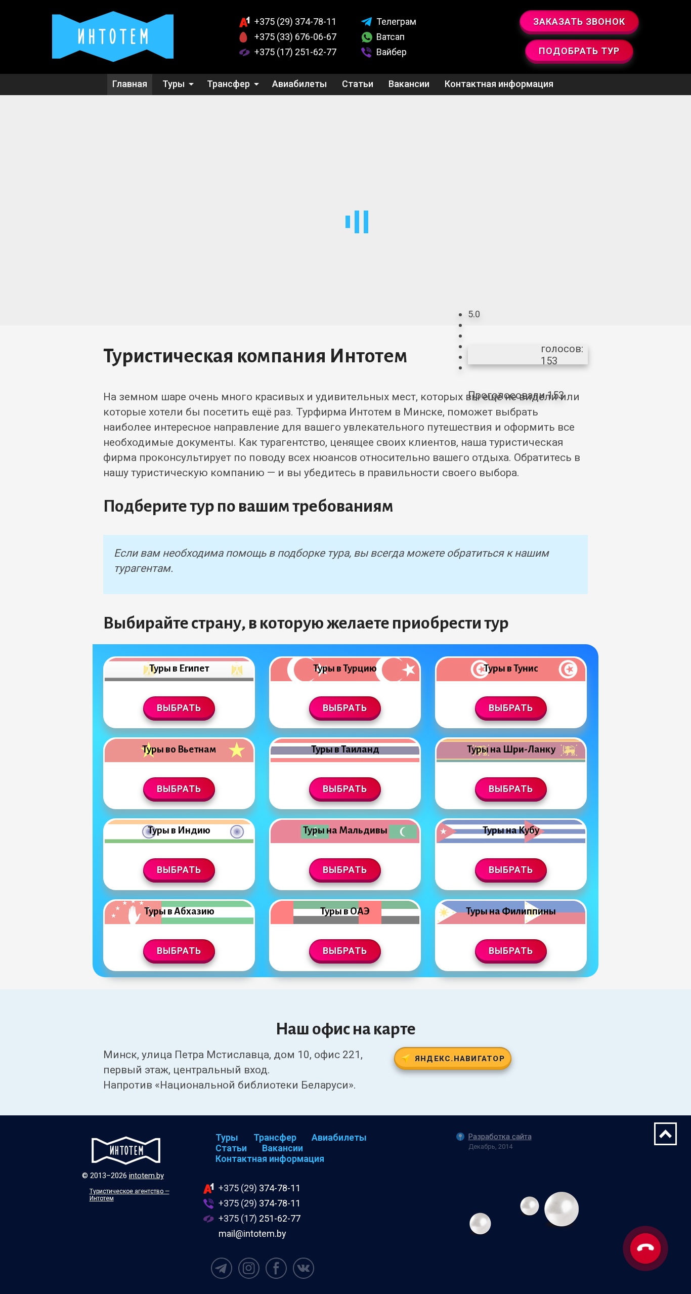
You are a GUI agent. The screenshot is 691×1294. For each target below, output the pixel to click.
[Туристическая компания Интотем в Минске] (126, 1150)
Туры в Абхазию (179, 911)
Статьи (357, 83)
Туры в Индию (179, 830)
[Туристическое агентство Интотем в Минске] (113, 37)
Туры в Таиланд (345, 749)
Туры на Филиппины (511, 911)
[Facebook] (276, 1268)
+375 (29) (295, 21)
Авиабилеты (299, 83)
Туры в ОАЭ (345, 911)
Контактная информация (499, 83)
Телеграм (396, 21)
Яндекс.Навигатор (460, 1058)
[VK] (303, 1268)
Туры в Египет (179, 668)
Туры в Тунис (511, 668)
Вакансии (408, 83)
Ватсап (390, 36)
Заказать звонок (579, 21)
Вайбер (391, 52)
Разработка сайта (500, 1136)
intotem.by (146, 1175)
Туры (173, 83)
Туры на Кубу (511, 830)
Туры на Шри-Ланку (511, 749)
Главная (129, 83)
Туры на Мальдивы (345, 830)
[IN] (249, 1268)
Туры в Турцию (345, 668)
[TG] (221, 1268)
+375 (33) (295, 36)
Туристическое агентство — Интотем (129, 1195)
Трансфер (228, 83)
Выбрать (179, 707)
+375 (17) (295, 52)
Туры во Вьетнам (179, 749)
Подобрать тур (579, 51)
